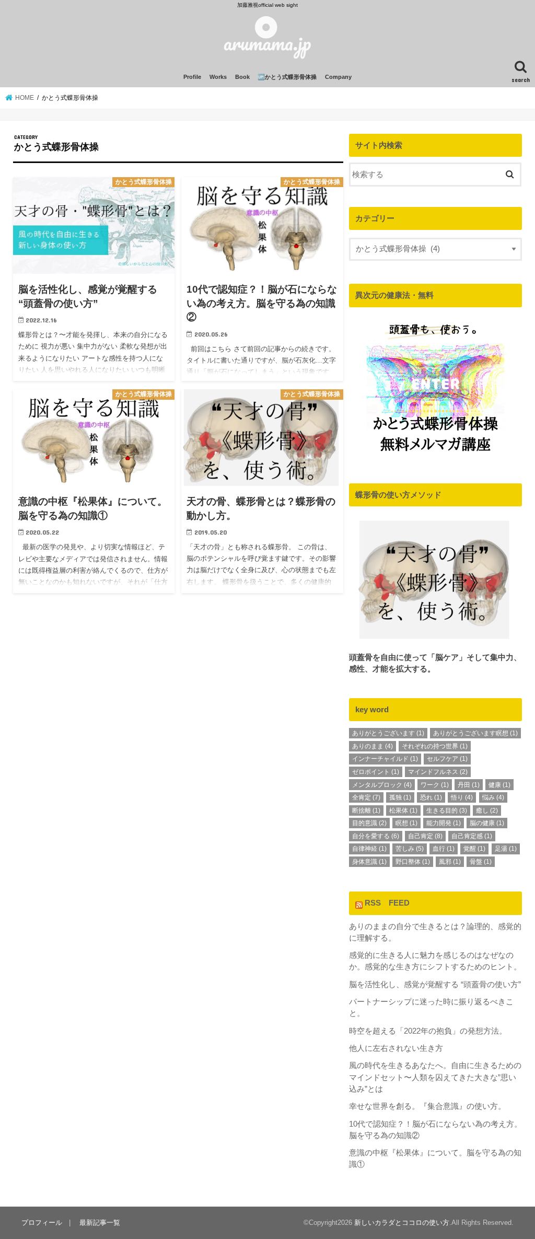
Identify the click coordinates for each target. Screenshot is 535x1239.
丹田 (469, 785)
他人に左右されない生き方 (396, 1048)
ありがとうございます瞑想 (475, 733)
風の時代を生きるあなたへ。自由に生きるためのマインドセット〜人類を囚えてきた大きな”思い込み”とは (435, 1077)
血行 (444, 848)
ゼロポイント (375, 771)
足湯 (506, 848)
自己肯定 (425, 836)
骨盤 (481, 861)
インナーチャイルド (385, 758)
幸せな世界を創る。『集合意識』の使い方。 (427, 1106)
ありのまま (372, 746)
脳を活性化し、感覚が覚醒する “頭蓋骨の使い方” (435, 984)
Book (242, 77)
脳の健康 (487, 823)
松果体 (403, 810)
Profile (192, 77)
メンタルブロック (382, 785)
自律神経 (369, 848)
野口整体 (413, 861)
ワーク (435, 785)
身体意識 (369, 861)
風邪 (450, 861)
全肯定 (366, 797)
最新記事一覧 (99, 1222)
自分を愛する (375, 836)
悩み (493, 797)
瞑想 (406, 823)
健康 (499, 785)
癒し (487, 810)
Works (218, 77)
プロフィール (41, 1222)
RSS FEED (387, 903)
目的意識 (369, 823)
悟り (462, 797)
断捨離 (366, 810)
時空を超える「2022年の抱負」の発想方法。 (428, 1031)
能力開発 (443, 823)
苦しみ (410, 848)
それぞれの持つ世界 (435, 746)
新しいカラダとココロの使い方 (401, 1222)
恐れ (431, 797)
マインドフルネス (438, 771)
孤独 (400, 797)
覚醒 (474, 848)
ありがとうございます (388, 733)
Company (338, 77)
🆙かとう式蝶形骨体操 (287, 77)
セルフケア (447, 758)
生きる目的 (446, 810)
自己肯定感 (471, 836)
